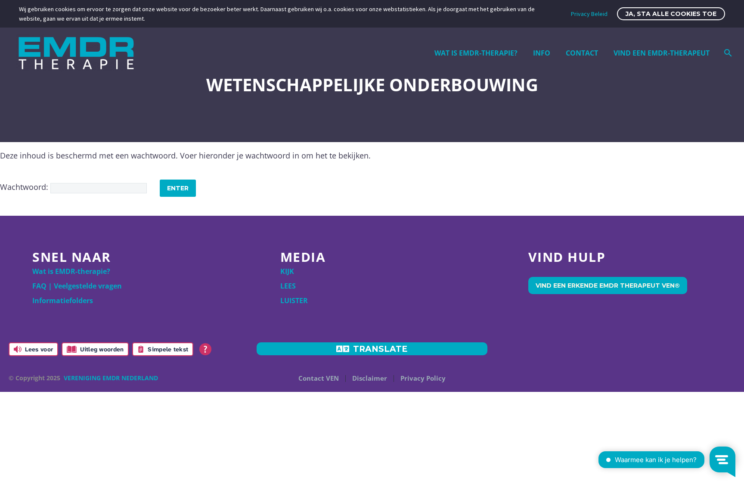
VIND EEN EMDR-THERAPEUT (662, 53)
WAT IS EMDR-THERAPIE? (476, 53)
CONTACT (582, 53)
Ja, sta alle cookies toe (671, 14)
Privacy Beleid (589, 14)
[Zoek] (727, 53)
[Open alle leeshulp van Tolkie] (205, 349)
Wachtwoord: (25, 187)
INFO (541, 53)
